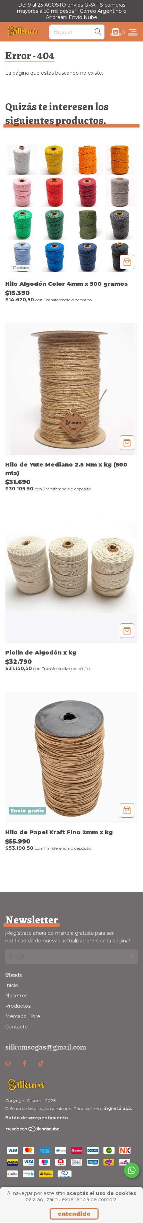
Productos (18, 1006)
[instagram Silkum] (8, 1063)
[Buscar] (97, 32)
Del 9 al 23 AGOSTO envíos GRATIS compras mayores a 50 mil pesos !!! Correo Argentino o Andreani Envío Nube (71, 11)
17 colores (20, 267)
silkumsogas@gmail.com (45, 1047)
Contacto (16, 1027)
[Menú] (132, 32)
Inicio (11, 985)
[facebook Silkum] (24, 1063)
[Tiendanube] (33, 1130)
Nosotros (16, 995)
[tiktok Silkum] (41, 1063)
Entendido (74, 1214)
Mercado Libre (22, 1016)
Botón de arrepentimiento (36, 1117)
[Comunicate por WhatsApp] (132, 1170)
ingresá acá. (117, 1108)
